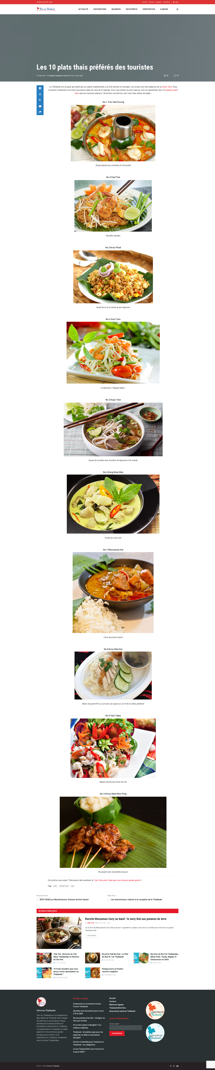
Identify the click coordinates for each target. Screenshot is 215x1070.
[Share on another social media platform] (40, 112)
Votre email (114, 1024)
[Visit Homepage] (46, 9)
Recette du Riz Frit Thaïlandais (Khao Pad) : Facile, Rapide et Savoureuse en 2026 (164, 957)
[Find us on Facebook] (170, 1066)
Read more (92, 935)
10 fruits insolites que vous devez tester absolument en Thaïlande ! (66, 972)
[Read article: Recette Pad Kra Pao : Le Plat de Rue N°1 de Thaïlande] (92, 958)
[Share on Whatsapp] (40, 94)
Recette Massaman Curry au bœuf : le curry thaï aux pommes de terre (125, 919)
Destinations (99, 9)
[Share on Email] (40, 106)
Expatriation (149, 9)
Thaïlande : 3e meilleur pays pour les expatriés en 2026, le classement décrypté (88, 1035)
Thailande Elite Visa (117, 1008)
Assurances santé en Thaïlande (122, 1011)
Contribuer (166, 2)
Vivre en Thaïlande (53, 1066)
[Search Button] (177, 9)
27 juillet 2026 (59, 963)
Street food (64, 886)
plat (55, 886)
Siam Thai (90, 923)
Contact (151, 2)
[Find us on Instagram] (174, 1066)
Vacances (116, 9)
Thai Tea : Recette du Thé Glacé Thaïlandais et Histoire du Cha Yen (66, 957)
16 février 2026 (108, 960)
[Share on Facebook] (40, 88)
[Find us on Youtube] (177, 1066)
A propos (158, 2)
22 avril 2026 (101, 923)
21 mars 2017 (41, 76)
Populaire (59, 76)
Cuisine (51, 76)
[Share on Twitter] (40, 100)
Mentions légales (116, 1005)
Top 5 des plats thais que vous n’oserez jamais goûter (117, 880)
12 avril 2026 (156, 963)
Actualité (83, 9)
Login (176, 2)
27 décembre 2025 (109, 975)
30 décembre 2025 (60, 977)
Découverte (131, 9)
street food (166, 87)
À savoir (164, 9)
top (72, 886)
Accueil (144, 2)
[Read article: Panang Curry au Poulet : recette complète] (92, 972)
